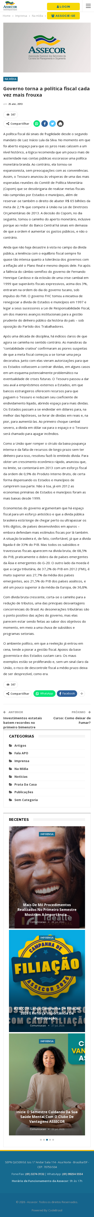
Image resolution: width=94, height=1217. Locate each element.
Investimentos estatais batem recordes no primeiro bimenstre (22, 722)
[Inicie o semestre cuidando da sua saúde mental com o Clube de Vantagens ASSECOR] (47, 1084)
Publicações (23, 792)
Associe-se (65, 15)
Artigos (20, 745)
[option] (47, 981)
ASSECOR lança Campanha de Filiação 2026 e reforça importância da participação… (47, 1013)
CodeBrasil (55, 1210)
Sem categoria (26, 800)
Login (64, 6)
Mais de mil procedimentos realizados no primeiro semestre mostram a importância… (47, 909)
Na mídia (10, 79)
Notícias (21, 776)
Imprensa (21, 761)
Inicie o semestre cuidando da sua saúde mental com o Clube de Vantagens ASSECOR (47, 1117)
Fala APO (21, 753)
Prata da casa (25, 784)
